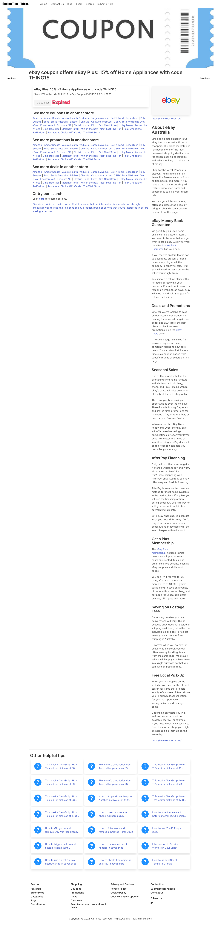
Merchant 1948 (70, 128)
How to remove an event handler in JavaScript (113, 846)
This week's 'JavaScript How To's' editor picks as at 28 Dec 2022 (168, 782)
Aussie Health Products (75, 118)
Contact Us (57, 3)
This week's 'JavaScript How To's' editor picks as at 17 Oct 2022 (169, 798)
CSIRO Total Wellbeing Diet (129, 121)
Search (90, 3)
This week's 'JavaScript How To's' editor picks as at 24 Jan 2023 (115, 766)
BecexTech (132, 118)
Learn (79, 3)
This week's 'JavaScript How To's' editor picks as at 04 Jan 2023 (115, 782)
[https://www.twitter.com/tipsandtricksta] (170, 902)
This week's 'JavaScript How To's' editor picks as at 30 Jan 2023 (61, 766)
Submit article (105, 3)
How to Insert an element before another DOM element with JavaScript (169, 814)
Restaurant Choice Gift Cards (65, 132)
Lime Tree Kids (51, 128)
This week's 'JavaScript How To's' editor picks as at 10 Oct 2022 (62, 814)
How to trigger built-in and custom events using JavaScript (60, 846)
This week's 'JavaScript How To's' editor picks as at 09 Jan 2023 (61, 782)
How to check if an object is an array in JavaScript (115, 862)
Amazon (37, 118)
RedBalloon (39, 132)
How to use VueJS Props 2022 (166, 830)
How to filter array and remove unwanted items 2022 (116, 830)
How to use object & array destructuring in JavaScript (60, 862)
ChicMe (85, 121)
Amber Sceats (52, 118)
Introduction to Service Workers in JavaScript (165, 846)
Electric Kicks (82, 125)
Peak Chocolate (133, 128)
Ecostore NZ (64, 125)
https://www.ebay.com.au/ (166, 118)
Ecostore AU (47, 125)
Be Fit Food (117, 118)
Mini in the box (89, 128)
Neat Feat (106, 128)
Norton (117, 128)
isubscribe (141, 125)
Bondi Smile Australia (56, 121)
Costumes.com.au (101, 121)
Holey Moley (126, 125)
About (43, 3)
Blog (69, 3)
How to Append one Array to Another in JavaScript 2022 (115, 798)
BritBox (74, 121)
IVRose (36, 128)
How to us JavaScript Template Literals (164, 862)
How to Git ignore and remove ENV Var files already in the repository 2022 (61, 830)
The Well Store (91, 132)
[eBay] (171, 100)
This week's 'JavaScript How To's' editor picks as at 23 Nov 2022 (61, 798)
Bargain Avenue (100, 118)
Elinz (94, 125)
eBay (35, 125)
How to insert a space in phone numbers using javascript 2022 (113, 814)
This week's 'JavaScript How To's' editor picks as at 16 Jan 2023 (169, 766)
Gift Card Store (108, 125)
